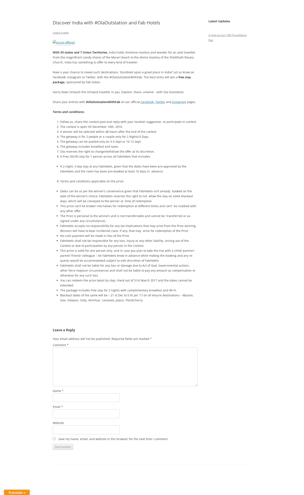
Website (58, 423)
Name (58, 391)
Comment (61, 345)
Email (58, 407)
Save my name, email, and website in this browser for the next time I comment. (113, 439)
